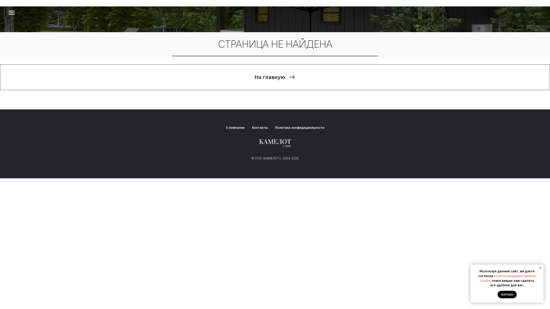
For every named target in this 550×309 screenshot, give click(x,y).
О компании (235, 127)
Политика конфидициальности (299, 127)
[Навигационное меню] (12, 13)
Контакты (260, 127)
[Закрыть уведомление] (540, 268)
